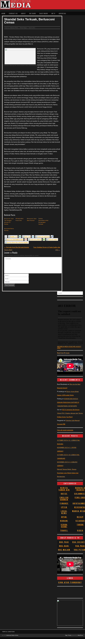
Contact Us (13, 13)
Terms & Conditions (8, 631)
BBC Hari (64, 546)
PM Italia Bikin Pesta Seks (19, 219)
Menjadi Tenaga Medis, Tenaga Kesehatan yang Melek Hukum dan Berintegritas (67, 472)
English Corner (64, 498)
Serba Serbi (64, 525)
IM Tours (32, 13)
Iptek (64, 507)
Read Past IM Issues (63, 353)
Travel (64, 530)
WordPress (80, 635)
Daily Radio (43, 13)
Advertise (62, 13)
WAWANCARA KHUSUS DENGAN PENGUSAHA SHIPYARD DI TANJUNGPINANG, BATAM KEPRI (68, 402)
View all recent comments (65, 430)
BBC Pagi (64, 542)
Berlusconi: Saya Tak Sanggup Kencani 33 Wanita (9, 221)
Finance (64, 503)
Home (3, 13)
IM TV (53, 13)
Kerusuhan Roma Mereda (9, 229)
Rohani (64, 521)
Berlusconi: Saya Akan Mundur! (31, 219)
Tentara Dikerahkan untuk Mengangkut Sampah (43, 221)
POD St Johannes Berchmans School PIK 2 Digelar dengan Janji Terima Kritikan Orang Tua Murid (70, 413)
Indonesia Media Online (12, 635)
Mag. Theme (68, 635)
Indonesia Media (14, 27)
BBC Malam (64, 549)
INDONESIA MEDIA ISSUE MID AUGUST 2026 (69, 347)
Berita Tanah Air (64, 489)
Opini (64, 517)
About (23, 13)
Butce (64, 493)
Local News (64, 512)
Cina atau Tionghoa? (70, 582)
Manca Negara (23, 27)
